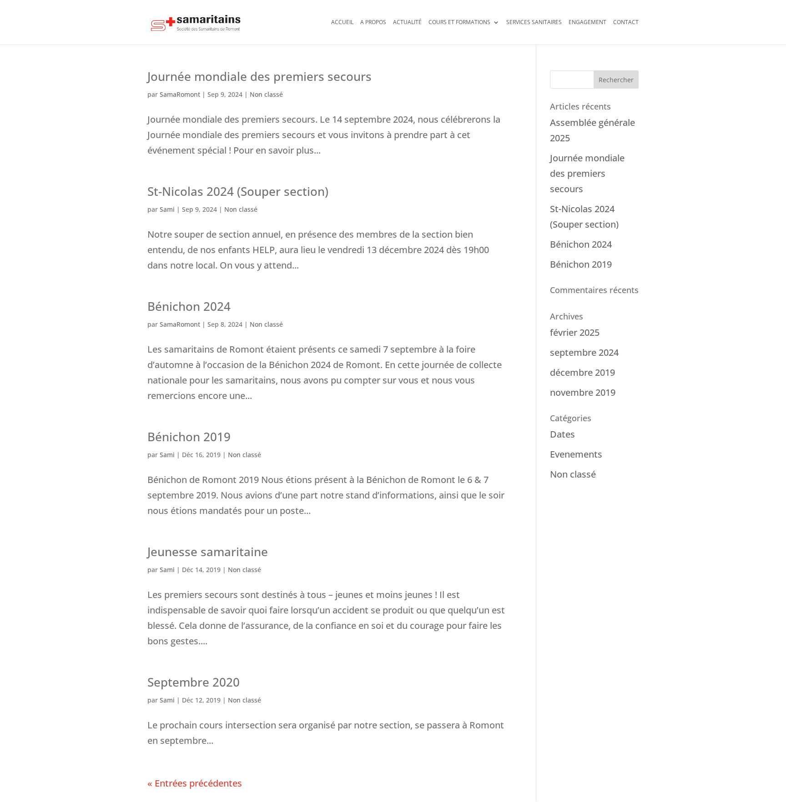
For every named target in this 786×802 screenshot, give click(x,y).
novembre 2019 (582, 392)
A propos (373, 22)
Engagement (587, 22)
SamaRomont (180, 94)
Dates (562, 434)
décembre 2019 (582, 372)
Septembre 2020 (193, 682)
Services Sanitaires (534, 22)
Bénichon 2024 (189, 306)
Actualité (407, 22)
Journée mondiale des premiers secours (259, 76)
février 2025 (575, 332)
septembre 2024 (584, 352)
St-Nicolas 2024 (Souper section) (237, 191)
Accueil (342, 22)
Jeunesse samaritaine (207, 551)
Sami (167, 209)
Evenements (576, 454)
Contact (626, 22)
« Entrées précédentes (194, 783)
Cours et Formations (459, 22)
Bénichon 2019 (189, 436)
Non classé (266, 94)
